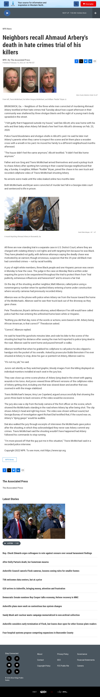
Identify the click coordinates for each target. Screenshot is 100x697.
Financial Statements (86, 660)
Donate (89, 4)
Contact (40, 660)
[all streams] (96, 13)
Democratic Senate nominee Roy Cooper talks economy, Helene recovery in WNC (40, 597)
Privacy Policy (62, 654)
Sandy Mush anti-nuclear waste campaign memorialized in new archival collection (41, 615)
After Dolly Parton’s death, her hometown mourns (26, 562)
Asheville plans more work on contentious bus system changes (32, 606)
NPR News (7, 28)
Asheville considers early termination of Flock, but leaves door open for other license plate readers (49, 624)
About (39, 654)
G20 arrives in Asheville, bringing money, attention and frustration (34, 588)
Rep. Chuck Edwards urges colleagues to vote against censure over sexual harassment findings (47, 553)
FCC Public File (63, 666)
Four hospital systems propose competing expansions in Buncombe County (38, 632)
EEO (59, 660)
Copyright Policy (43, 666)
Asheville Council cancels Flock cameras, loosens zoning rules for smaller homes (41, 570)
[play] (7, 13)
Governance (82, 654)
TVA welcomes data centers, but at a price (22, 579)
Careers (80, 666)
